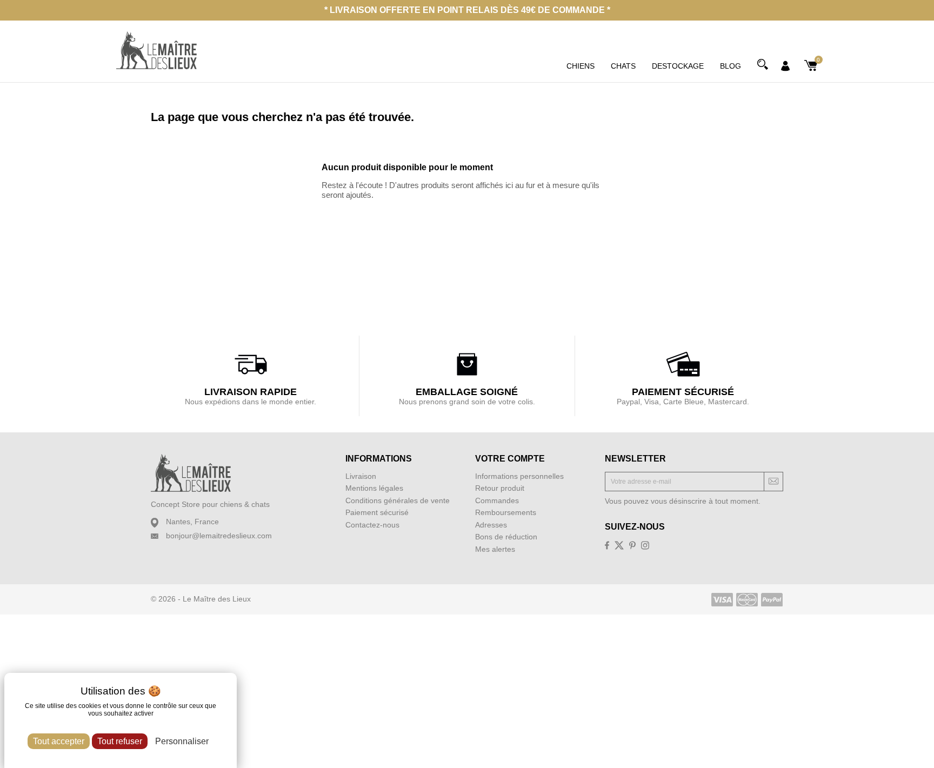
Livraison (360, 476)
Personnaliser (182, 741)
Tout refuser (119, 741)
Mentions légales (374, 488)
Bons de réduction (506, 536)
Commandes (497, 500)
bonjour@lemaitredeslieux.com (219, 535)
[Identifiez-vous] (785, 65)
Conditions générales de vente (397, 500)
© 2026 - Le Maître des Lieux (201, 599)
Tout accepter (58, 741)
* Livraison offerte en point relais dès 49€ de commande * (467, 10)
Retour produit (499, 488)
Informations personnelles (519, 476)
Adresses (491, 524)
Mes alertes (495, 549)
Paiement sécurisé (377, 512)
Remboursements (505, 512)
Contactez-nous (372, 524)
